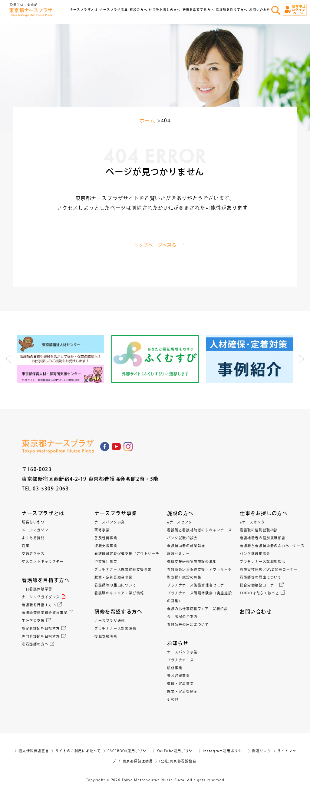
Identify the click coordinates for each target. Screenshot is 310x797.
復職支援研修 (105, 636)
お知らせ (177, 643)
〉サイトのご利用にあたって (76, 750)
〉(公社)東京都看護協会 (175, 761)
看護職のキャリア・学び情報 (119, 593)
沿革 (25, 545)
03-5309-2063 (51, 488)
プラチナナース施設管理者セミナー (197, 585)
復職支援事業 (105, 545)
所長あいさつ (33, 522)
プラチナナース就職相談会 (262, 561)
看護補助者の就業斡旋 (186, 545)
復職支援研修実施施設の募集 (192, 561)
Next (301, 359)
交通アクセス (33, 553)
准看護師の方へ (35, 644)
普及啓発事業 (105, 538)
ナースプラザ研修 (109, 620)
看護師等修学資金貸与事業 (45, 612)
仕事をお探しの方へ (264, 513)
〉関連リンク (259, 750)
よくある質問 (33, 538)
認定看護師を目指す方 (41, 628)
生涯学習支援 (33, 620)
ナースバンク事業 (109, 522)
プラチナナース (180, 660)
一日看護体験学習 (37, 589)
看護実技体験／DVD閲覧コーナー (269, 569)
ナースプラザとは (43, 513)
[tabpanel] (60, 359)
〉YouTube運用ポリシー (174, 750)
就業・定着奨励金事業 (113, 577)
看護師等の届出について (115, 585)
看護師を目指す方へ (46, 580)
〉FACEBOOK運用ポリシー (127, 750)
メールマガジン (35, 530)
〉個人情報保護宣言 (32, 750)
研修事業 (102, 530)
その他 (173, 699)
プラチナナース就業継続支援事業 (123, 569)
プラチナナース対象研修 (115, 628)
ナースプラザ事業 (115, 513)
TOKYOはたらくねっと (259, 593)
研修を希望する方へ (118, 611)
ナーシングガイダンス (41, 597)
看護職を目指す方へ (39, 604)
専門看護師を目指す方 (41, 636)
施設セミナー (178, 553)
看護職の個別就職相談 (259, 530)
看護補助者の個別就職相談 (262, 538)
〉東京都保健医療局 (136, 761)
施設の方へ (180, 513)
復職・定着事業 (180, 683)
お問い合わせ (259, 9)
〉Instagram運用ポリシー (222, 750)
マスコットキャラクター (43, 561)
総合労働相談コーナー (259, 585)
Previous (8, 359)
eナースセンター (181, 522)
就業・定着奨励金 (182, 691)
